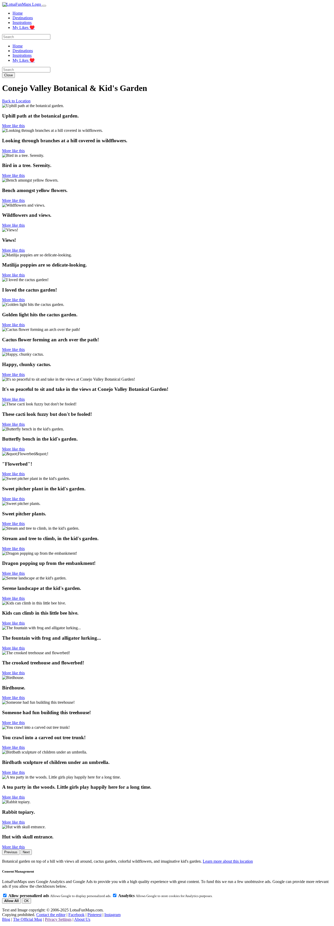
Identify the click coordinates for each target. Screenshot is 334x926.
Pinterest (94, 914)
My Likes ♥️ (24, 27)
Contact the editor (50, 914)
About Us (82, 919)
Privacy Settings (58, 919)
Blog (6, 919)
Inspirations (22, 22)
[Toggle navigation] (44, 6)
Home (18, 13)
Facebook (76, 914)
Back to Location (16, 101)
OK (26, 901)
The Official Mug (27, 919)
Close (8, 75)
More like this (13, 126)
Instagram (112, 914)
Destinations (23, 18)
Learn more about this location (228, 861)
